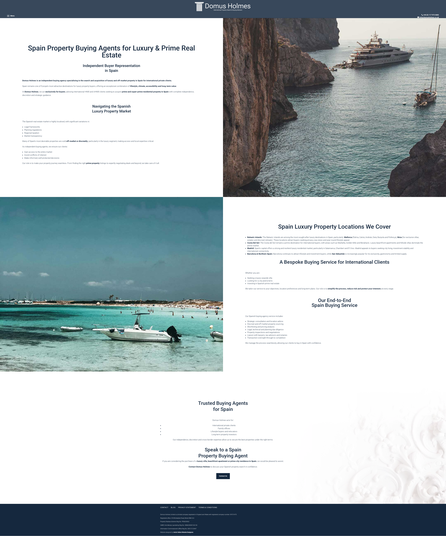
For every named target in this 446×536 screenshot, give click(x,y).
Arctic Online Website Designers (183, 532)
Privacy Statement (187, 507)
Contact (164, 507)
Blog (173, 507)
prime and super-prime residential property (141, 92)
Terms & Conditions (207, 507)
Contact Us (223, 476)
